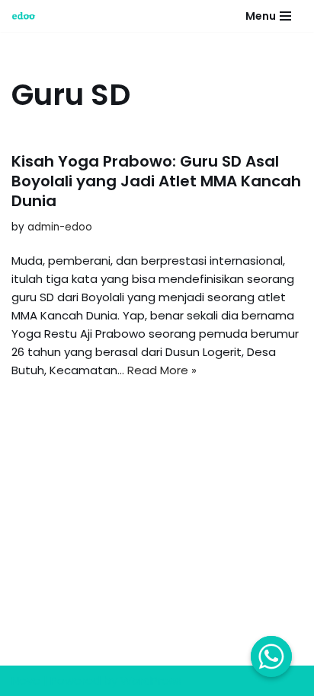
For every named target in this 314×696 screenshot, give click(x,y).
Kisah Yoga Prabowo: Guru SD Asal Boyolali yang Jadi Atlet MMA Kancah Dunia (156, 181)
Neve (25, 680)
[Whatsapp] (271, 656)
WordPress (150, 680)
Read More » (162, 370)
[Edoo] (27, 16)
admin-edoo (59, 227)
